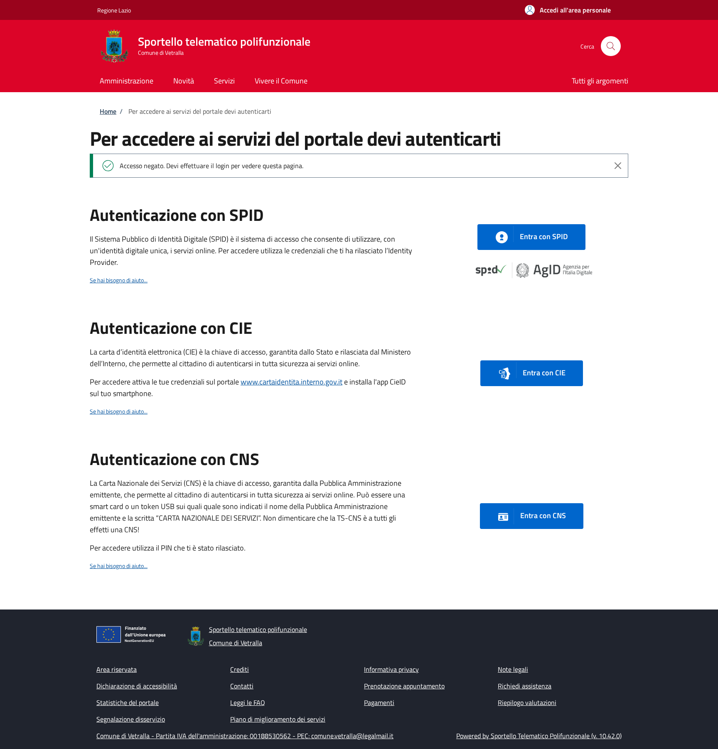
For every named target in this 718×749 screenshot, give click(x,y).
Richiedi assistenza (524, 686)
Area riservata (116, 669)
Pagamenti (379, 702)
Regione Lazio (114, 10)
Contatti (241, 686)
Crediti (239, 669)
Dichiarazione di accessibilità (136, 686)
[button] (568, 10)
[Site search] (611, 46)
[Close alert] (618, 166)
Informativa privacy (391, 669)
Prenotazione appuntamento (404, 686)
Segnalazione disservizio (130, 719)
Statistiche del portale (127, 702)
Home (108, 111)
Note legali (513, 669)
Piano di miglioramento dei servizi (277, 719)
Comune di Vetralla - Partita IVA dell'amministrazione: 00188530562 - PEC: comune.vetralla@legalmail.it (244, 736)
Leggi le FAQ (247, 702)
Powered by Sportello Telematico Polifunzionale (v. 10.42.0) (539, 736)
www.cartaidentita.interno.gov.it (291, 381)
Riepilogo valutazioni (527, 702)
